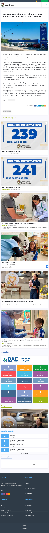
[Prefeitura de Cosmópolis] (7, 5)
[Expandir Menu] (43, 4)
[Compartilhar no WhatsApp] (42, 105)
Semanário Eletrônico (14, 1)
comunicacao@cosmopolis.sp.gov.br (9, 483)
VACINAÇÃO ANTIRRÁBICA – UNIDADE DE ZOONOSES (19, 224)
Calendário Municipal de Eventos (7, 515)
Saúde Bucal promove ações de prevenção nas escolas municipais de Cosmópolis (22, 341)
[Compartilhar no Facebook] (35, 105)
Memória (27, 481)
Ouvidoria (3, 505)
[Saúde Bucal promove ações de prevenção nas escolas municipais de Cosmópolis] (24, 324)
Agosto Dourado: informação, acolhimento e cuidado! (18, 301)
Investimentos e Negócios (30, 491)
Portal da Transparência (29, 507)
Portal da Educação (4, 512)
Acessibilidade (23, 1)
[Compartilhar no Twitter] (37, 105)
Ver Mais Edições (24, 453)
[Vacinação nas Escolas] (24, 246)
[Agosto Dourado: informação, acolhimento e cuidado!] (24, 285)
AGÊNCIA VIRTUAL (28, 502)
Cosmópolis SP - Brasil (24, 464)
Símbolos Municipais (29, 486)
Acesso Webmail (24, 528)
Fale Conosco (3, 517)
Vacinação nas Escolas (8, 262)
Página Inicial (4, 1)
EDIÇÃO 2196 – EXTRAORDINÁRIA (17, 440)
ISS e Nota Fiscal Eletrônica (30, 512)
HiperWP (27, 531)
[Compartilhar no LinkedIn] (40, 105)
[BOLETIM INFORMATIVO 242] (24, 171)
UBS (13, 100)
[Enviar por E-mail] (45, 105)
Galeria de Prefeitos (29, 496)
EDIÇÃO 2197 (12, 435)
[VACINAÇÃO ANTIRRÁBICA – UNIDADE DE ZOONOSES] (24, 207)
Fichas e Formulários (29, 517)
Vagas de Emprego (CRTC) (6, 510)
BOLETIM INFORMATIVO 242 (11, 188)
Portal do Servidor (28, 505)
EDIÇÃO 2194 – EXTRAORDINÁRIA (17, 449)
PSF (9, 100)
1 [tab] (44, 410)
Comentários (15, 18)
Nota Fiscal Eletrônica (29, 515)
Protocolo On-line (28, 510)
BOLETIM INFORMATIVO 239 (11, 151)
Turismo (27, 483)
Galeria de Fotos (28, 493)
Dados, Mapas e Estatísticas (30, 488)
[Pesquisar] (46, 4)
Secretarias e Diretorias (5, 502)
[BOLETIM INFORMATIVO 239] (24, 135)
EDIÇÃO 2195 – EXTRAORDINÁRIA (17, 444)
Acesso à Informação (31, 1)
